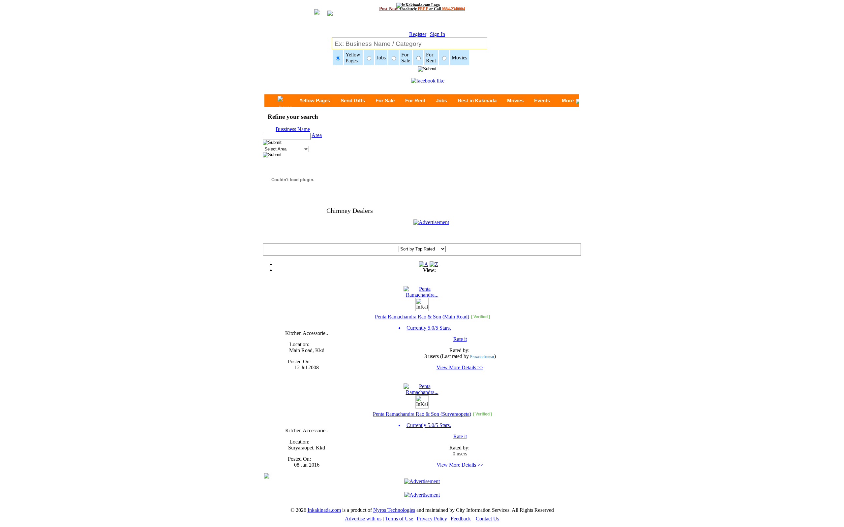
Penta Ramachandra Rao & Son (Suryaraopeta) (422, 414)
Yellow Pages (314, 100)
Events (542, 100)
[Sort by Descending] (434, 264)
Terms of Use (399, 518)
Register (417, 34)
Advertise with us (363, 518)
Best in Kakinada (477, 100)
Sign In (437, 34)
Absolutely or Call (422, 8)
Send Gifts (353, 100)
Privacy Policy (432, 518)
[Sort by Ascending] (423, 264)
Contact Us (487, 518)
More (568, 100)
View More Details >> (460, 367)
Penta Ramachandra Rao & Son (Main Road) (422, 316)
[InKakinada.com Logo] (422, 5)
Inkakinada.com (324, 510)
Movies (515, 100)
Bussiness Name (293, 129)
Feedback (461, 518)
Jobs (441, 100)
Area (317, 135)
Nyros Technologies (394, 510)
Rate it (460, 339)
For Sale (385, 100)
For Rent (415, 100)
